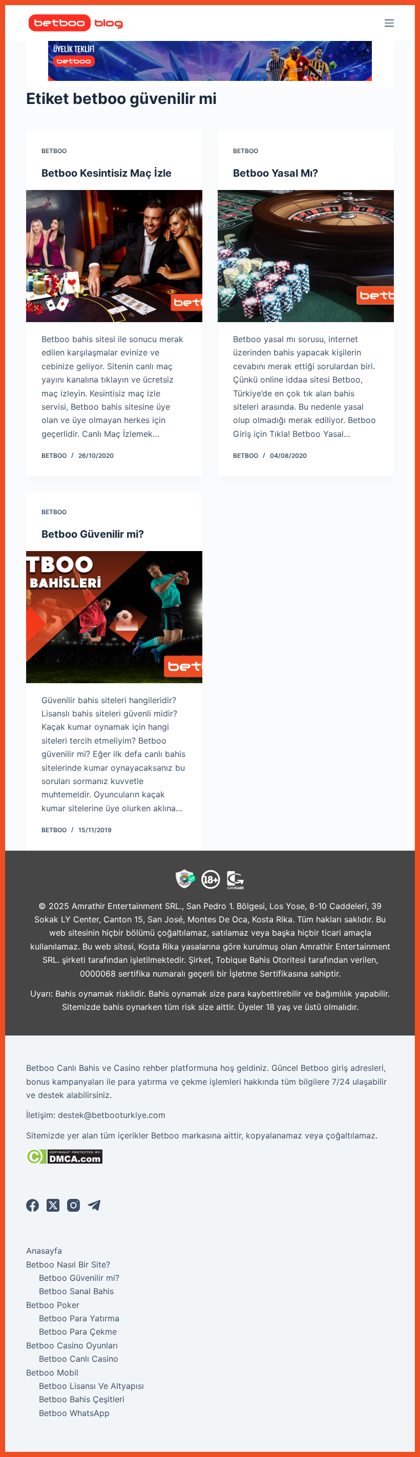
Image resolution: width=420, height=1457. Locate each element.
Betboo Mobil (52, 1372)
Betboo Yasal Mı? (275, 173)
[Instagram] (73, 1205)
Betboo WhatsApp (74, 1413)
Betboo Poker (52, 1305)
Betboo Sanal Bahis (76, 1291)
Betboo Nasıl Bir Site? (68, 1264)
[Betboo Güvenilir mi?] (114, 617)
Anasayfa (44, 1250)
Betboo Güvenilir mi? (92, 534)
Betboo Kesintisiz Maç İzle (106, 173)
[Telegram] (94, 1205)
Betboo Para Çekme (78, 1331)
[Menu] (389, 23)
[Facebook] (32, 1205)
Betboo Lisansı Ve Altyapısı (91, 1386)
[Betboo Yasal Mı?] (306, 256)
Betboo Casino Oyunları (72, 1345)
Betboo (54, 151)
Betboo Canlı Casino (78, 1359)
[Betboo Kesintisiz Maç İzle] (114, 256)
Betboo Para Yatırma (79, 1318)
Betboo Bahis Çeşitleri (81, 1399)
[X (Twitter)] (53, 1205)
